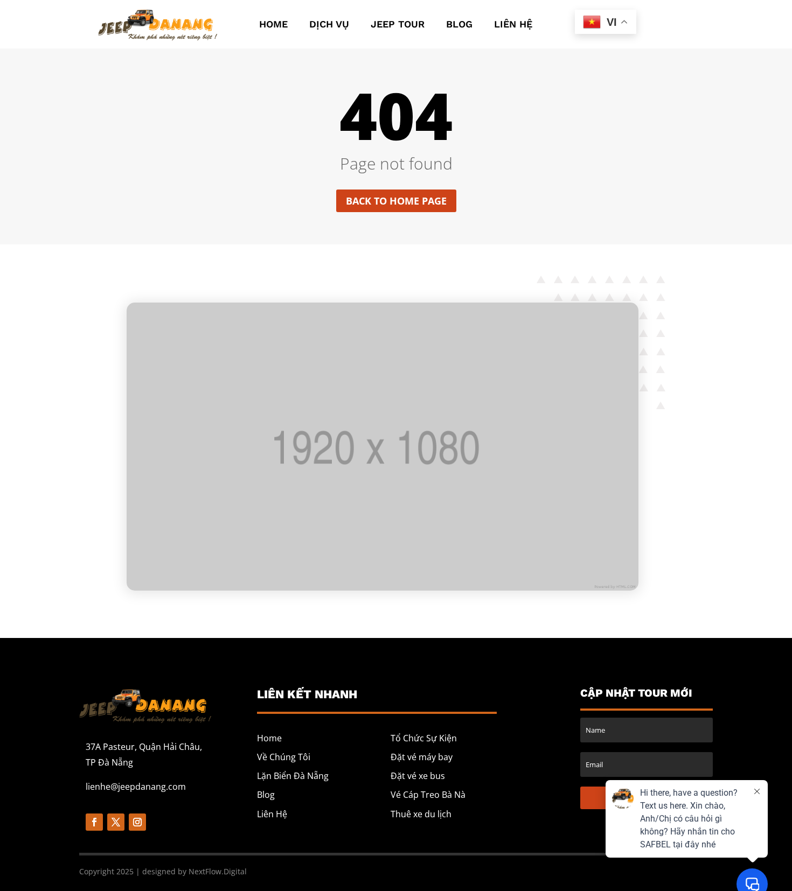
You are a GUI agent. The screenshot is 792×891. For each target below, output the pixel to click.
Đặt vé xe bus (418, 776)
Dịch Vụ (329, 25)
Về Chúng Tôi (283, 757)
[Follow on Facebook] (94, 822)
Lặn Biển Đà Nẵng (293, 776)
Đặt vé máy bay (422, 757)
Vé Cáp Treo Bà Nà (428, 795)
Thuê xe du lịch (421, 814)
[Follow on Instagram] (137, 822)
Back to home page (396, 200)
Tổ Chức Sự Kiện (424, 738)
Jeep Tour (398, 25)
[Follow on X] (115, 822)
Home (273, 25)
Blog (459, 25)
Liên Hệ (513, 25)
